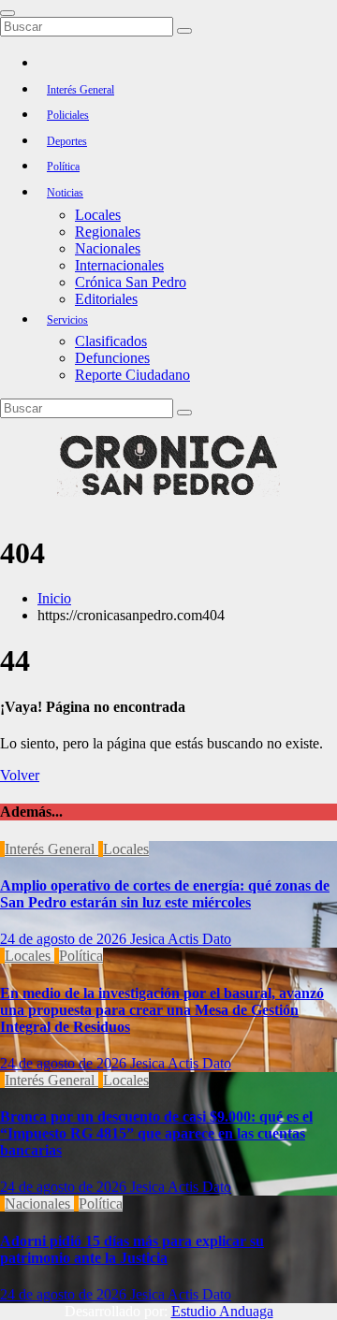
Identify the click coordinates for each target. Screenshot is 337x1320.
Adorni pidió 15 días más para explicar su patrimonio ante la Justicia (132, 1249)
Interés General (80, 89)
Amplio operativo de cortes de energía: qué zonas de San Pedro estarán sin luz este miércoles (165, 894)
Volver (19, 775)
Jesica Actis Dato (180, 939)
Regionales (107, 231)
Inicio (54, 598)
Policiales (68, 115)
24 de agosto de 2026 (65, 939)
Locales (98, 215)
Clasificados (111, 341)
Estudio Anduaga (222, 1311)
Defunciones (112, 358)
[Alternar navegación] (7, 13)
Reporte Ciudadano (132, 375)
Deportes (67, 141)
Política (63, 166)
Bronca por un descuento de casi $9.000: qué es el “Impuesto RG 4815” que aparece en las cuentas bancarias (156, 1133)
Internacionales (119, 265)
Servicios (67, 319)
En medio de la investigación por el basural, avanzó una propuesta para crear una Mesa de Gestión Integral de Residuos (162, 1010)
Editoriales (106, 299)
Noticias (65, 192)
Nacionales (107, 248)
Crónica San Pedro (130, 282)
